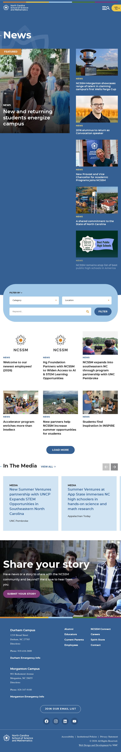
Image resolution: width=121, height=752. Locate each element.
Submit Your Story (21, 594)
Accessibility (67, 736)
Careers (95, 634)
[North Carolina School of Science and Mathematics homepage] (15, 8)
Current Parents (74, 640)
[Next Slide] (114, 466)
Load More (60, 450)
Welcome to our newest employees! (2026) (17, 366)
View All (47, 467)
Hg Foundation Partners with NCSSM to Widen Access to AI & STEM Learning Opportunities (59, 370)
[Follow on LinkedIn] (65, 721)
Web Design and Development (94, 745)
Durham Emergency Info (25, 658)
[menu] (111, 8)
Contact (96, 645)
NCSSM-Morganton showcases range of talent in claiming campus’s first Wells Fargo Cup (96, 86)
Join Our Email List (60, 709)
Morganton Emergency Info (27, 697)
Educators (70, 634)
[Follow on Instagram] (55, 721)
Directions (15, 643)
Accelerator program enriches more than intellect (18, 426)
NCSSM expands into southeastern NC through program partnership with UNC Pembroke (99, 370)
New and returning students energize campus (27, 117)
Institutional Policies (87, 736)
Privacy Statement (109, 736)
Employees (71, 645)
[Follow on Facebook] (46, 721)
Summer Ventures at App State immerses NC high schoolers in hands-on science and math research (89, 499)
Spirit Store (98, 640)
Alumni (68, 629)
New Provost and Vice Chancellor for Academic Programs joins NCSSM (92, 177)
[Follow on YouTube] (74, 721)
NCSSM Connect (101, 629)
